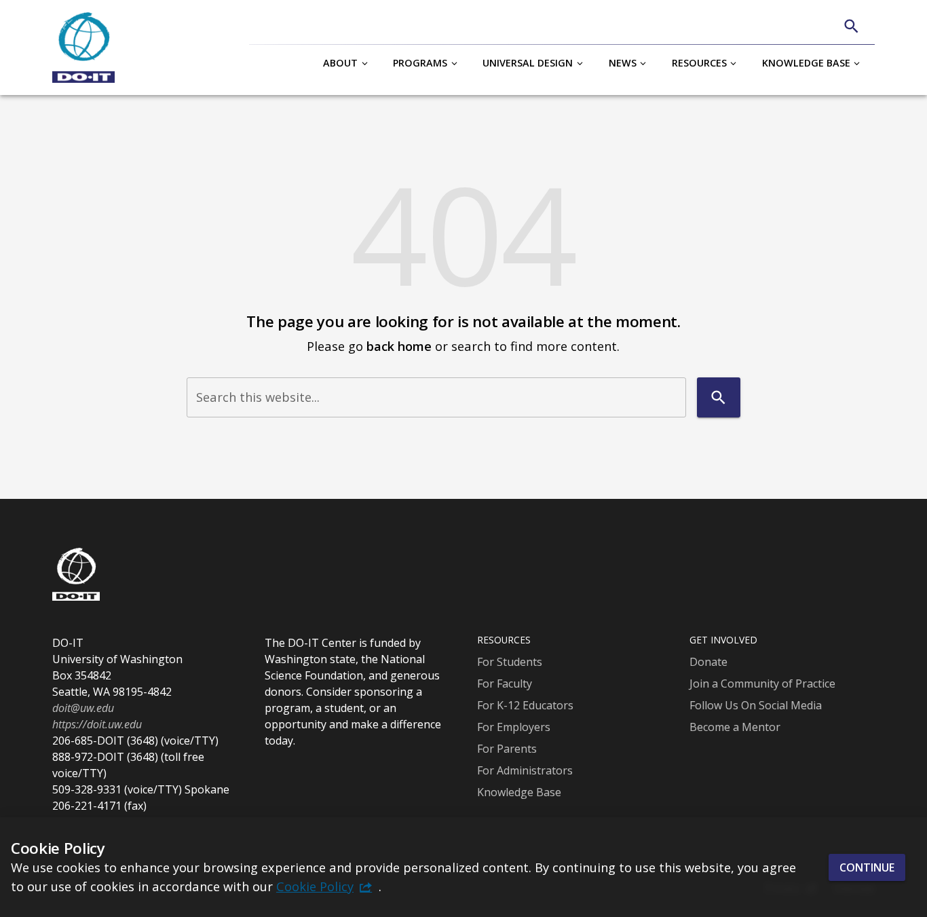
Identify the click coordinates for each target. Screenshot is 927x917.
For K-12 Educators (525, 705)
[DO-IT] (83, 47)
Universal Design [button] (528, 62)
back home (399, 345)
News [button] (623, 62)
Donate (708, 661)
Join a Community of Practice (762, 683)
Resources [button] (699, 62)
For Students (509, 661)
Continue (866, 866)
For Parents (507, 748)
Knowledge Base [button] (806, 62)
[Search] (851, 26)
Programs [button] (420, 62)
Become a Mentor (734, 726)
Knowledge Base (519, 792)
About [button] (340, 62)
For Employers (513, 726)
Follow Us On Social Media (755, 705)
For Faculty (504, 683)
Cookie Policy (315, 886)
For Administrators (525, 770)
